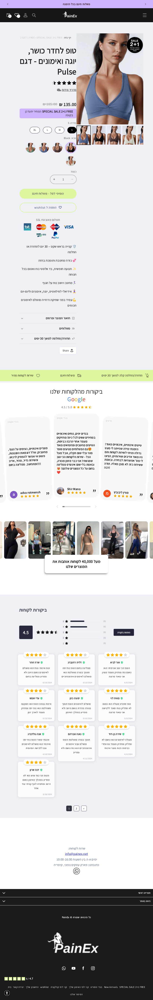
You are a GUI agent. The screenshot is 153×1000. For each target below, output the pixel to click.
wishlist (44, 987)
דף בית (67, 37)
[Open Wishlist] (17, 15)
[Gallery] (109, 89)
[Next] (137, 79)
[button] (34, 15)
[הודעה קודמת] (7, 4)
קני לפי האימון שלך (79, 987)
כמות (73, 171)
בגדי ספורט (96, 987)
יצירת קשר (18, 987)
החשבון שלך (32, 987)
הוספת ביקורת (123, 632)
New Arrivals (111, 987)
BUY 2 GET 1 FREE (25, 37)
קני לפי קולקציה (59, 987)
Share (66, 350)
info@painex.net (76, 854)
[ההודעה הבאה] (145, 4)
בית (9, 987)
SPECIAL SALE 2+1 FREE (49, 37)
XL (35, 129)
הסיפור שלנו (76, 994)
